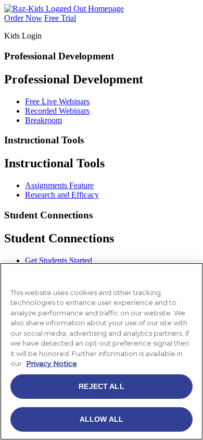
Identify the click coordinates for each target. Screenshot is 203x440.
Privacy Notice (51, 363)
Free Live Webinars (57, 101)
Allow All (101, 419)
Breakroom (43, 120)
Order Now (23, 18)
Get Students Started (58, 260)
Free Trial (60, 18)
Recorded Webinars (57, 110)
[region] (101, 351)
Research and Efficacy (62, 194)
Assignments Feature (59, 185)
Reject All (101, 386)
